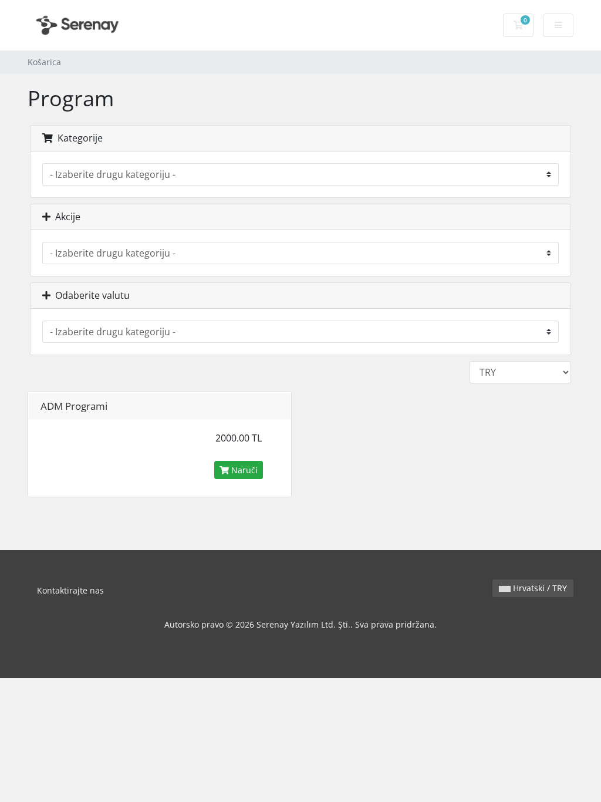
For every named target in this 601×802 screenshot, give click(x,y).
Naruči (243, 470)
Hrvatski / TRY (539, 588)
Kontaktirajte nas (70, 590)
